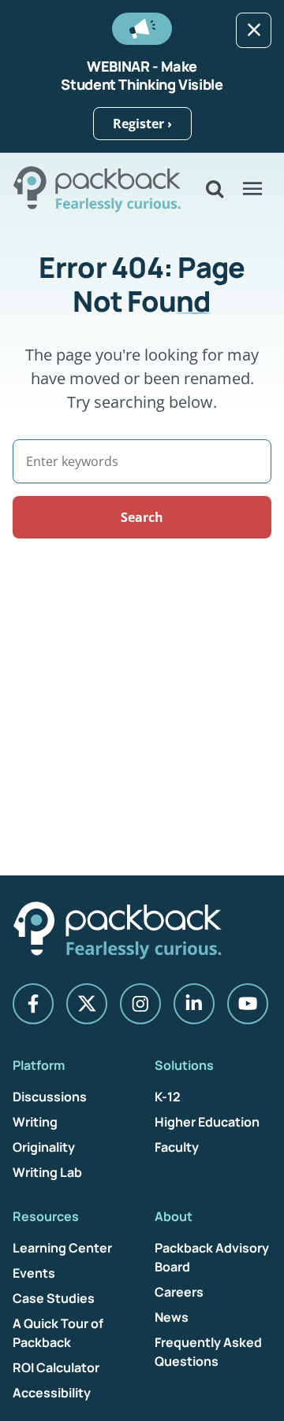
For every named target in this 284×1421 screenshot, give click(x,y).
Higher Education (207, 1122)
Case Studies (54, 1298)
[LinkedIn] (194, 1003)
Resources (46, 1216)
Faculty (177, 1147)
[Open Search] (215, 189)
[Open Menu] (252, 189)
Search (142, 517)
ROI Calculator (56, 1367)
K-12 (168, 1096)
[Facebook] (33, 1003)
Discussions (50, 1096)
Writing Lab (47, 1172)
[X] (86, 1003)
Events (34, 1273)
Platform (39, 1065)
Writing (35, 1122)
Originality (44, 1147)
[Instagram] (140, 1003)
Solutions (184, 1065)
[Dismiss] (253, 30)
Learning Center (62, 1247)
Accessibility (52, 1392)
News (172, 1317)
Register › (142, 123)
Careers (179, 1292)
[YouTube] (247, 1003)
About (173, 1216)
